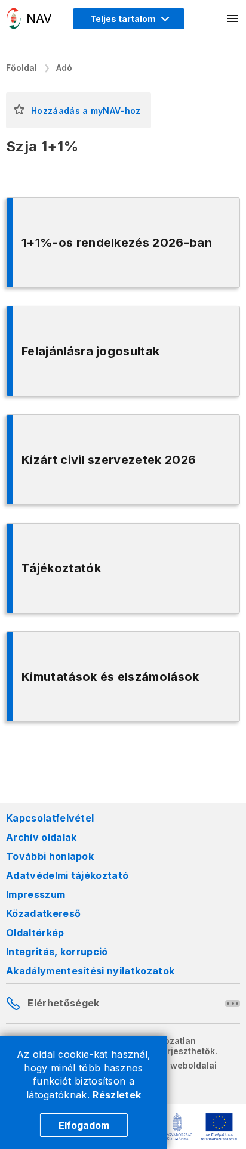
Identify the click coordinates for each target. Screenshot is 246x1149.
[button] (19, 110)
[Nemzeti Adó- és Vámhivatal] (29, 18)
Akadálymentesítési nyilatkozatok (90, 971)
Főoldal (21, 68)
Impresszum (35, 894)
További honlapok (50, 856)
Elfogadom (84, 1125)
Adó (64, 68)
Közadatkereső (43, 913)
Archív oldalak (41, 837)
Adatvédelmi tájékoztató (67, 875)
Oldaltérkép (35, 933)
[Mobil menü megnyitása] (233, 18)
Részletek (117, 1095)
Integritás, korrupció (57, 952)
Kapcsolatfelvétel (50, 818)
